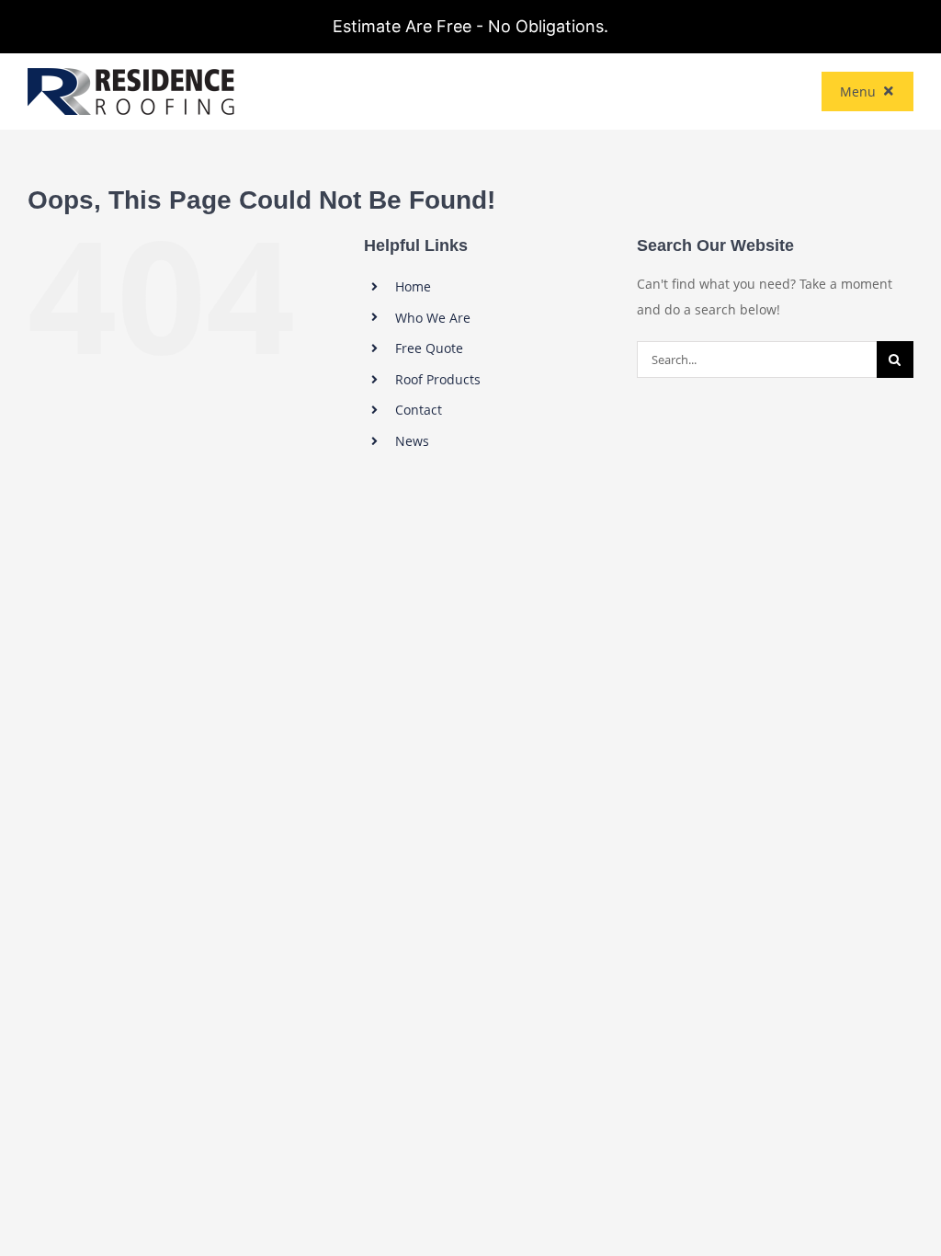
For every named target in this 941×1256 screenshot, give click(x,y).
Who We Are (432, 317)
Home (413, 286)
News (412, 441)
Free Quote (429, 348)
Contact (418, 409)
